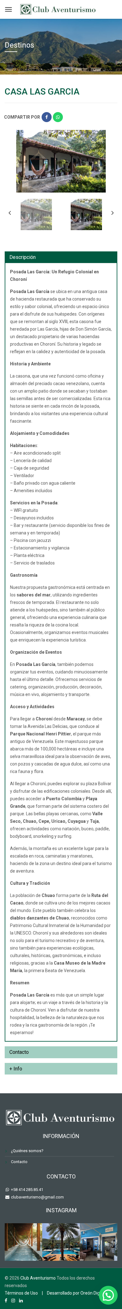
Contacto (19, 1161)
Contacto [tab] (19, 1052)
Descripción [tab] (22, 257)
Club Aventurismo (38, 1278)
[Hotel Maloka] (61, 1242)
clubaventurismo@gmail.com (37, 1197)
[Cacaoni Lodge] (23, 1242)
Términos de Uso (21, 1293)
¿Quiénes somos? (27, 1150)
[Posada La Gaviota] (98, 1242)
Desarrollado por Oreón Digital (76, 1293)
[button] (108, 1295)
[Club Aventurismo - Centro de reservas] (58, 8)
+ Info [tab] (15, 1069)
